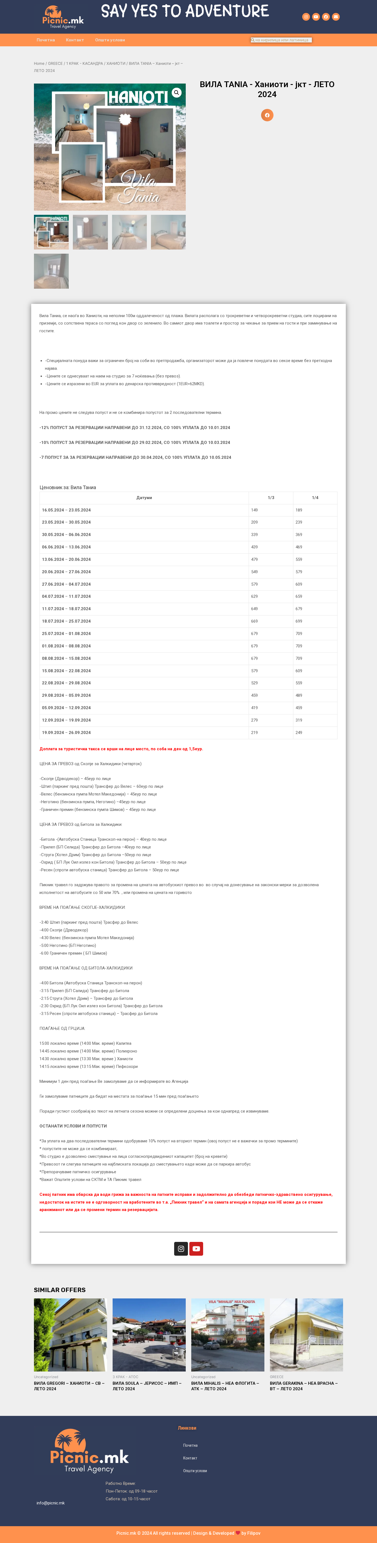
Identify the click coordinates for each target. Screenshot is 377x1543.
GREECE (55, 63)
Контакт (75, 39)
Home (39, 63)
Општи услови (110, 39)
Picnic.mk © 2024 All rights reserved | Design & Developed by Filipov (188, 1533)
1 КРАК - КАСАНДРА (84, 63)
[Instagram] (306, 17)
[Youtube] (316, 17)
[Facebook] (326, 17)
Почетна (46, 39)
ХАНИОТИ (116, 63)
